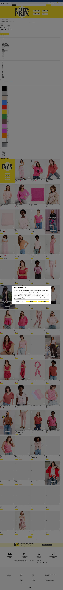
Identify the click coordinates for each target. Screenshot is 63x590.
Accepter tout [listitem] (43, 301)
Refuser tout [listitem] (31, 301)
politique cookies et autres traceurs (20, 298)
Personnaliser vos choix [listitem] (19, 301)
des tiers (42, 293)
